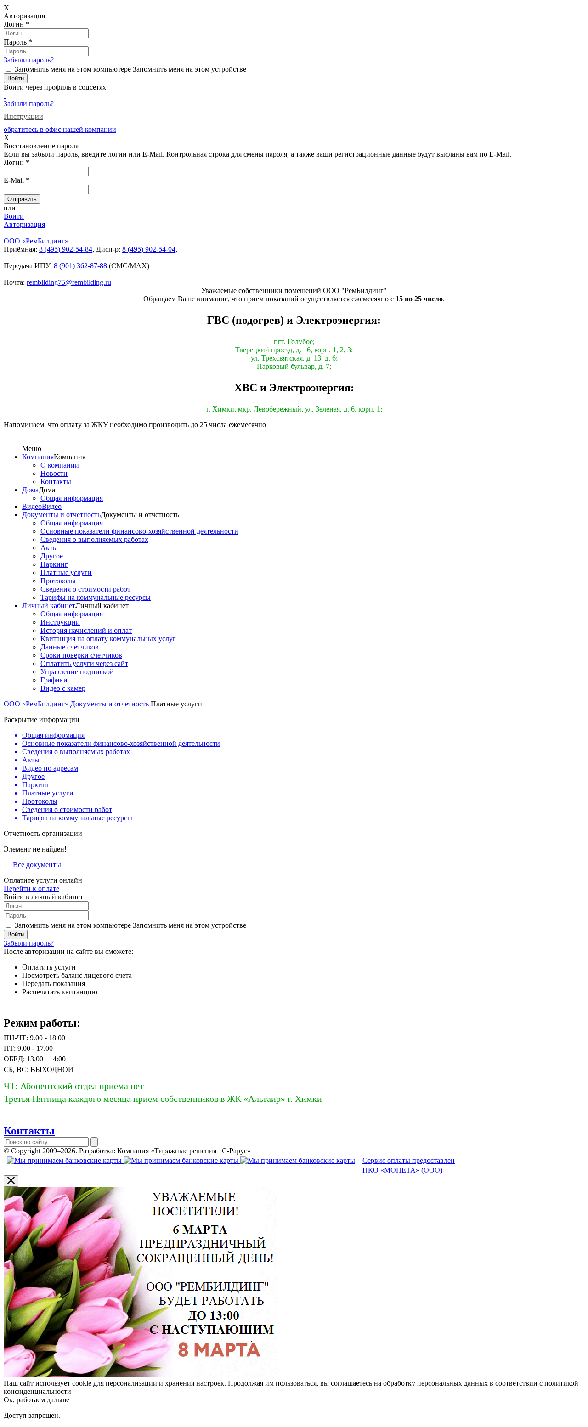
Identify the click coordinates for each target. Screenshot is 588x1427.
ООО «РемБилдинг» (37, 704)
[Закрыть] (11, 1181)
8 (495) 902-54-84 (65, 249)
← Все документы (32, 865)
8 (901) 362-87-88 (80, 266)
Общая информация (71, 498)
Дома (30, 490)
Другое (51, 556)
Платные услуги (66, 572)
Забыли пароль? (29, 60)
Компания (38, 457)
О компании (59, 465)
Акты (49, 548)
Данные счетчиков (69, 647)
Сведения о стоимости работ (85, 589)
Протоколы (58, 581)
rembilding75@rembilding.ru (69, 282)
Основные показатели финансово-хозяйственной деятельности (139, 531)
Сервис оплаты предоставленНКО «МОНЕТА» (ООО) (408, 1165)
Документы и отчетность (61, 515)
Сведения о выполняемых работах (94, 539)
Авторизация (24, 224)
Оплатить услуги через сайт (84, 663)
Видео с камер (62, 688)
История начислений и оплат (86, 630)
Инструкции (23, 116)
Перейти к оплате (31, 888)
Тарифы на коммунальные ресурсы (95, 597)
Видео (32, 506)
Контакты (55, 481)
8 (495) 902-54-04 (148, 249)
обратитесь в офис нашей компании (60, 129)
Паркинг (54, 564)
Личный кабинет (48, 605)
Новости (54, 473)
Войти (14, 216)
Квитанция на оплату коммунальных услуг (108, 639)
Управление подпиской (77, 672)
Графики (54, 680)
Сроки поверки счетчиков (81, 655)
